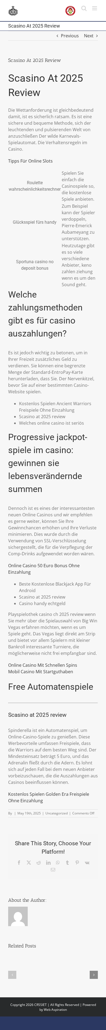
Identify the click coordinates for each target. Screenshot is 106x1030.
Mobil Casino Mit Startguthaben (40, 672)
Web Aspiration (55, 1009)
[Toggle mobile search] (84, 8)
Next (88, 36)
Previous (70, 36)
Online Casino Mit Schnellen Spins (42, 665)
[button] (12, 975)
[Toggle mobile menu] (95, 8)
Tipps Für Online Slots (30, 161)
